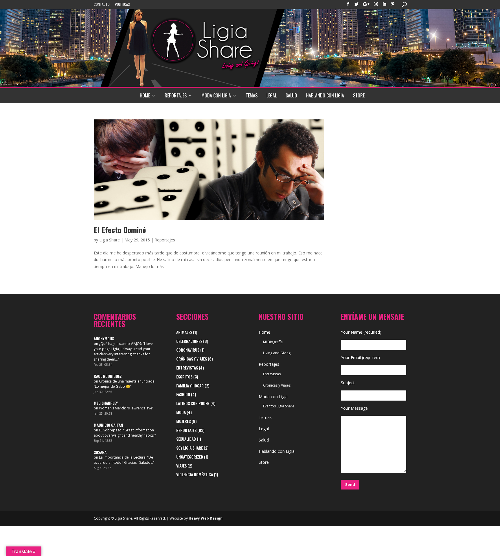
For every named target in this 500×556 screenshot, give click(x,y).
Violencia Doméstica (194, 474)
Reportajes (176, 95)
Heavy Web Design (206, 518)
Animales (184, 332)
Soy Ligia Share (189, 448)
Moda (181, 412)
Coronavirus (187, 350)
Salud (291, 95)
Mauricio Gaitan (108, 425)
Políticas (122, 5)
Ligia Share (109, 240)
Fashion (183, 394)
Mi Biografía (273, 341)
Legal (271, 95)
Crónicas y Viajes (191, 359)
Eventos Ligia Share (278, 406)
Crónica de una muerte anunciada (127, 381)
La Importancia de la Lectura (122, 457)
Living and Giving (277, 352)
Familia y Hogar (190, 386)
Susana (100, 452)
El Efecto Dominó (120, 229)
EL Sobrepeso (110, 430)
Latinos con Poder (192, 403)
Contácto (102, 5)
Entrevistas (187, 368)
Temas (252, 95)
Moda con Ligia (216, 95)
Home (145, 95)
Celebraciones (189, 341)
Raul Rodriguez (108, 376)
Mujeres (183, 421)
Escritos (184, 377)
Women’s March (112, 408)
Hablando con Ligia (325, 95)
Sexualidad (186, 439)
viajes (181, 466)
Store (359, 95)
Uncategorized (189, 457)
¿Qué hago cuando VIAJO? (120, 343)
